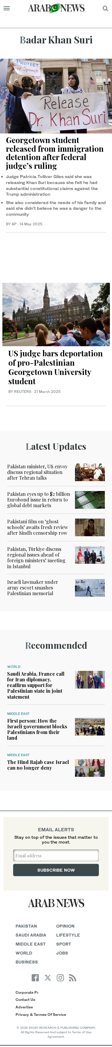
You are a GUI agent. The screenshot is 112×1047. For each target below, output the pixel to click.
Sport (63, 943)
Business (27, 961)
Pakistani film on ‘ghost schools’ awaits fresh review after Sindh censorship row (37, 527)
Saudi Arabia (31, 934)
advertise (24, 1007)
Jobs (62, 952)
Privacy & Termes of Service (41, 1014)
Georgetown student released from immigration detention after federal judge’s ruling (55, 153)
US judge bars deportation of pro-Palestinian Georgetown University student (55, 367)
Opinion (65, 926)
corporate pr (27, 992)
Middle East (18, 714)
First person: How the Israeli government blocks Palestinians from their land (37, 729)
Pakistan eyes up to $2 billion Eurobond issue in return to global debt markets (38, 499)
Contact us (25, 999)
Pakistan (26, 926)
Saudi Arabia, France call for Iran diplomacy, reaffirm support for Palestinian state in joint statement (36, 685)
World (13, 667)
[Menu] (7, 8)
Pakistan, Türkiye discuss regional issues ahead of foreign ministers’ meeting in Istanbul (36, 557)
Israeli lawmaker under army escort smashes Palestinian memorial (32, 587)
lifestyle (68, 934)
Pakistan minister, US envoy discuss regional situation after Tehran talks (37, 472)
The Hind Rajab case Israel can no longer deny (38, 765)
